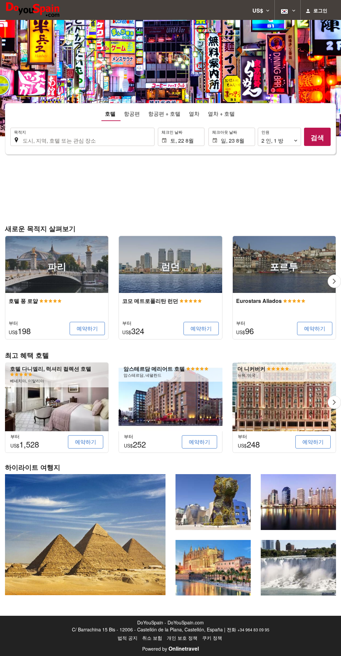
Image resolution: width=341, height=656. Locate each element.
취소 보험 (152, 637)
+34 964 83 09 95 (253, 629)
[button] (260, 10)
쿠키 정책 (212, 637)
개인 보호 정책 (182, 637)
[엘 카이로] (85, 534)
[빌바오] (213, 502)
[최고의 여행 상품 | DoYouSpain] (32, 10)
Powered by (170, 648)
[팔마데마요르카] (213, 567)
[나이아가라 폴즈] (298, 567)
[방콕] (298, 502)
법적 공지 (128, 637)
